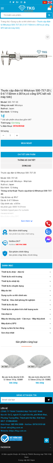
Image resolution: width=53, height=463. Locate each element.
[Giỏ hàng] (49, 9)
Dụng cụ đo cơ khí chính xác (14, 295)
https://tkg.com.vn (17, 431)
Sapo (32, 460)
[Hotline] (48, 223)
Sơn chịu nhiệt (7, 333)
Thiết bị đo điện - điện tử (12, 272)
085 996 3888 (21, 244)
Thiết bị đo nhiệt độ (10, 281)
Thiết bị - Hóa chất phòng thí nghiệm (18, 300)
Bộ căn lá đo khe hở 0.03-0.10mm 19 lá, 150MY (13, 378)
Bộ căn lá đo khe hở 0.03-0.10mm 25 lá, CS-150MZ (39, 378)
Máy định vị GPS (8, 323)
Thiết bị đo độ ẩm (9, 305)
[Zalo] (48, 231)
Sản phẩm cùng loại (26, 341)
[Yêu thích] (47, 37)
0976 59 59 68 (39, 424)
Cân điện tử (6, 314)
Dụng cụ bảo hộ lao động (12, 328)
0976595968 (18, 126)
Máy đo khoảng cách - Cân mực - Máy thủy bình (23, 319)
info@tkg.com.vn (15, 428)
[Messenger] (48, 239)
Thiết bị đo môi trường (11, 277)
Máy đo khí (6, 291)
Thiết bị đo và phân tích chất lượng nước (19, 309)
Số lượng (5, 131)
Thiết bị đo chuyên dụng (12, 286)
